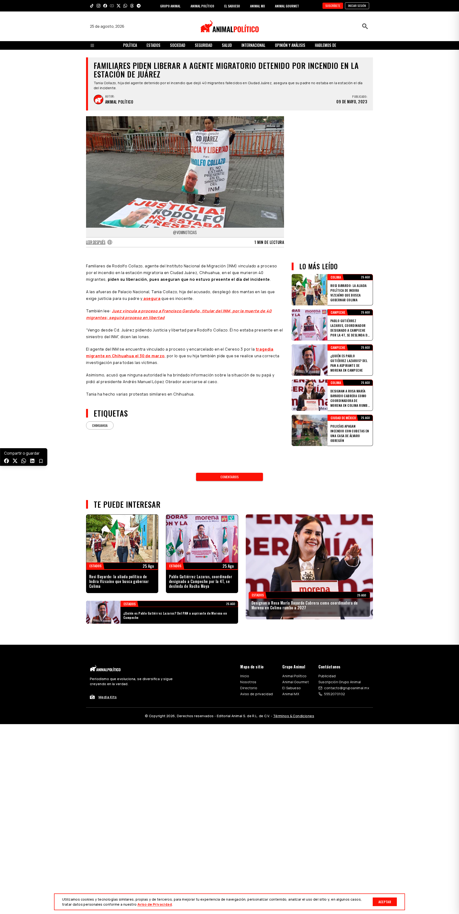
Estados (153, 45)
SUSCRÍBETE (332, 6)
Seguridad (203, 45)
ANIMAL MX (257, 5)
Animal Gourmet (295, 682)
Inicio (244, 676)
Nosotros (248, 682)
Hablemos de (325, 45)
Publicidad (327, 676)
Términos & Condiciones (293, 716)
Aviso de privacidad (256, 694)
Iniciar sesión (357, 6)
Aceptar (384, 901)
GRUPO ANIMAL (170, 5)
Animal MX (290, 694)
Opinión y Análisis (290, 45)
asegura (151, 298)
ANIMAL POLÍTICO (202, 5)
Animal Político (294, 676)
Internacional (253, 45)
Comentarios (229, 476)
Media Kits (107, 697)
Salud (227, 45)
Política (130, 45)
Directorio (248, 688)
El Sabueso (291, 688)
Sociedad (177, 45)
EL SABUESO (232, 5)
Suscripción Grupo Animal (339, 682)
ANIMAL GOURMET (287, 5)
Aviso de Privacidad (154, 904)
